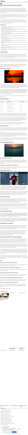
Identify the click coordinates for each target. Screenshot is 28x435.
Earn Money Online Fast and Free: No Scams (6, 419)
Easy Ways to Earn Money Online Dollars (6, 411)
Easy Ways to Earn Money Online (5, 412)
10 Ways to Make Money (20, 255)
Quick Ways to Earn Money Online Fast (6, 415)
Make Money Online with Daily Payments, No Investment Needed (4, 299)
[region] (9, 430)
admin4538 (1, 6)
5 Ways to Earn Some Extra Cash (5, 418)
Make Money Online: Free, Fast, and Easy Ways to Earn (8, 423)
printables (6, 91)
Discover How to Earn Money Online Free (6, 422)
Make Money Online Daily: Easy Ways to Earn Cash (7, 416)
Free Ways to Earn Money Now (14, 405)
